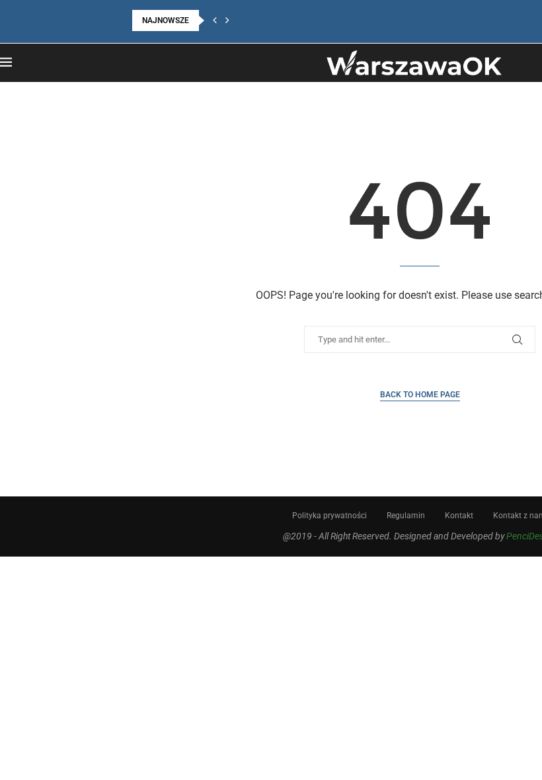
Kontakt (459, 515)
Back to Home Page (420, 394)
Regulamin (406, 515)
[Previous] (215, 20)
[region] (171, 666)
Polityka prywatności (329, 515)
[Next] (227, 20)
